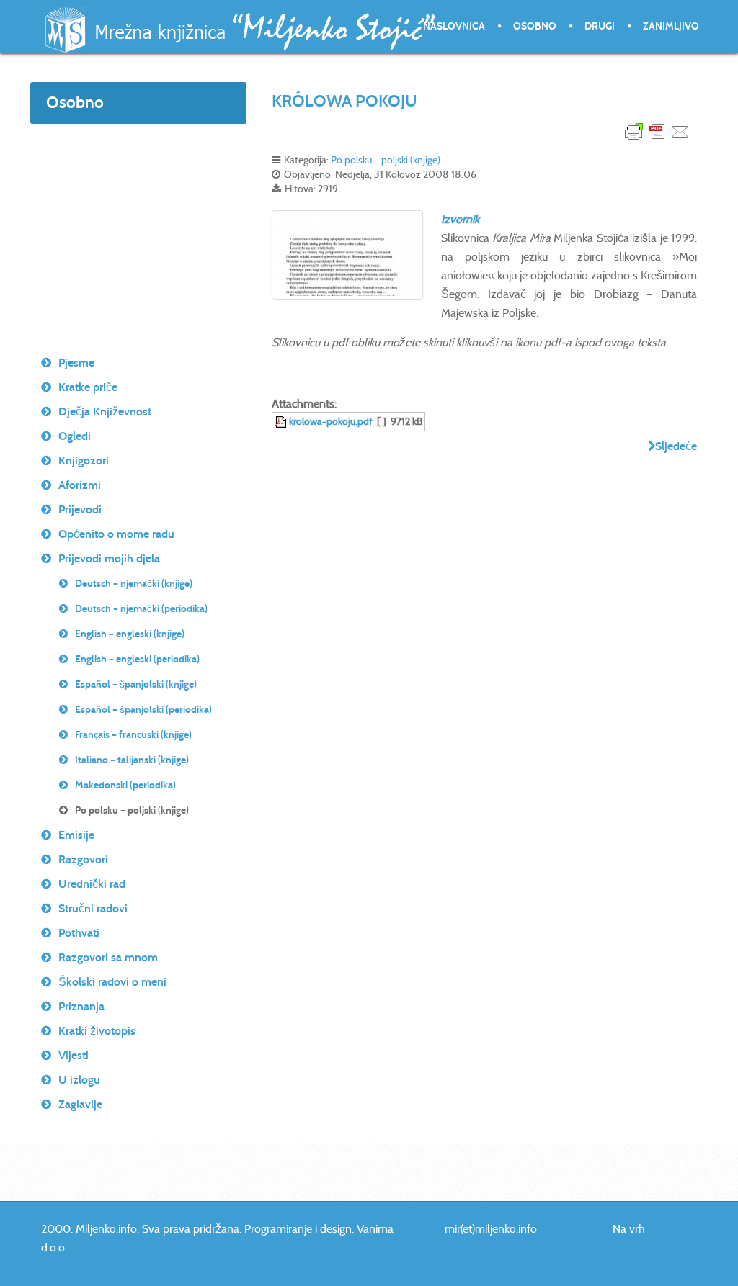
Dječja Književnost (104, 411)
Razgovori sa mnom (108, 957)
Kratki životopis (96, 1031)
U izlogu (79, 1080)
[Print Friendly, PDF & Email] (657, 131)
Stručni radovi (93, 908)
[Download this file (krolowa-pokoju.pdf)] (282, 421)
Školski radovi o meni (112, 982)
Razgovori (83, 859)
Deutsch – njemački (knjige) (133, 583)
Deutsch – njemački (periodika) (141, 609)
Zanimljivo (671, 26)
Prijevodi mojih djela (109, 558)
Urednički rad (91, 884)
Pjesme (76, 362)
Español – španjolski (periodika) (143, 709)
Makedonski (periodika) (125, 785)
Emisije (76, 835)
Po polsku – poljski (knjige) (385, 159)
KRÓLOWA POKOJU (344, 101)
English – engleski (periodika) (137, 659)
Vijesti (73, 1055)
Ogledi (74, 436)
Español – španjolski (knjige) (136, 684)
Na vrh (629, 1229)
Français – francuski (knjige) (133, 735)
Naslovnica (454, 26)
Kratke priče (87, 387)
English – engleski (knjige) (129, 634)
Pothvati (78, 933)
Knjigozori (83, 460)
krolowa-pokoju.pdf (331, 421)
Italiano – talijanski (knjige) (132, 760)
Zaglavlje (80, 1104)
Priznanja (81, 1006)
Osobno (534, 26)
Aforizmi (79, 485)
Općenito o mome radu (116, 534)
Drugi (599, 26)
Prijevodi (80, 509)
